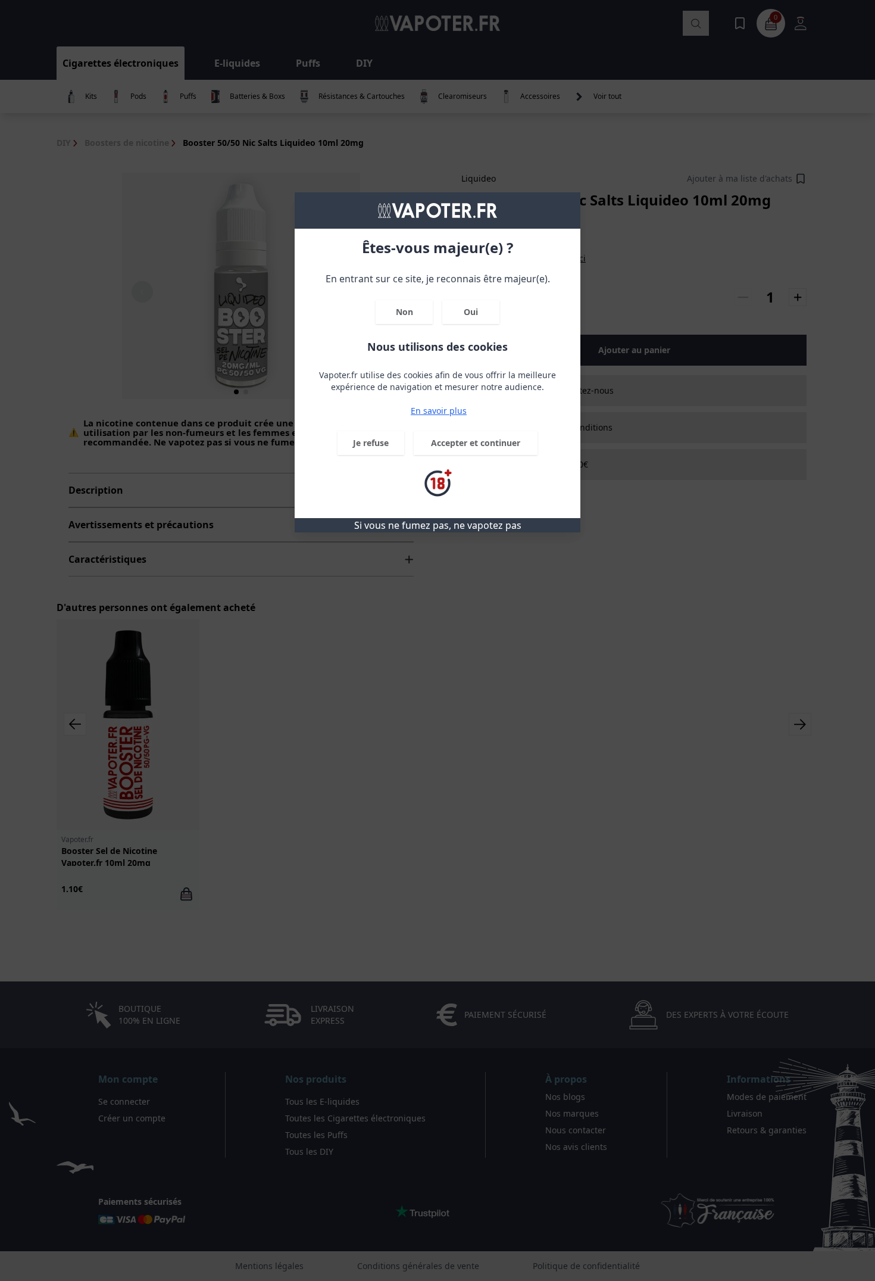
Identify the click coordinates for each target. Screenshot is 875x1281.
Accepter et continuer (475, 442)
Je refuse (371, 442)
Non (404, 311)
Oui (471, 311)
